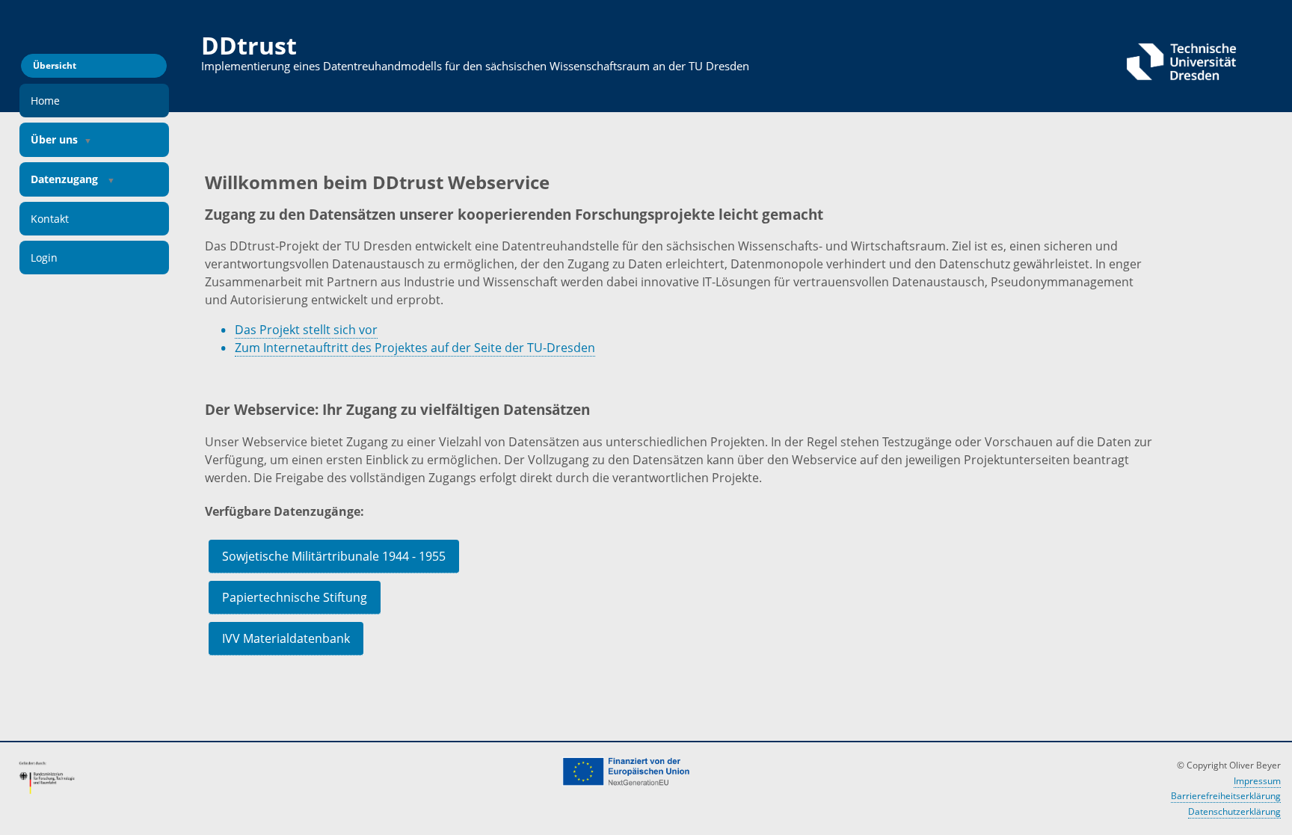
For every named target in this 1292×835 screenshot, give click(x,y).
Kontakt (50, 219)
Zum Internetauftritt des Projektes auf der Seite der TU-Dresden (415, 347)
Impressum (1257, 780)
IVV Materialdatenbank (286, 638)
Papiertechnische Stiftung (294, 597)
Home (45, 100)
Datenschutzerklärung (1234, 811)
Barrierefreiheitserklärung (1226, 795)
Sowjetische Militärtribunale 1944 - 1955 (334, 556)
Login (44, 257)
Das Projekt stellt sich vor (306, 329)
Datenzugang (66, 179)
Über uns (54, 139)
